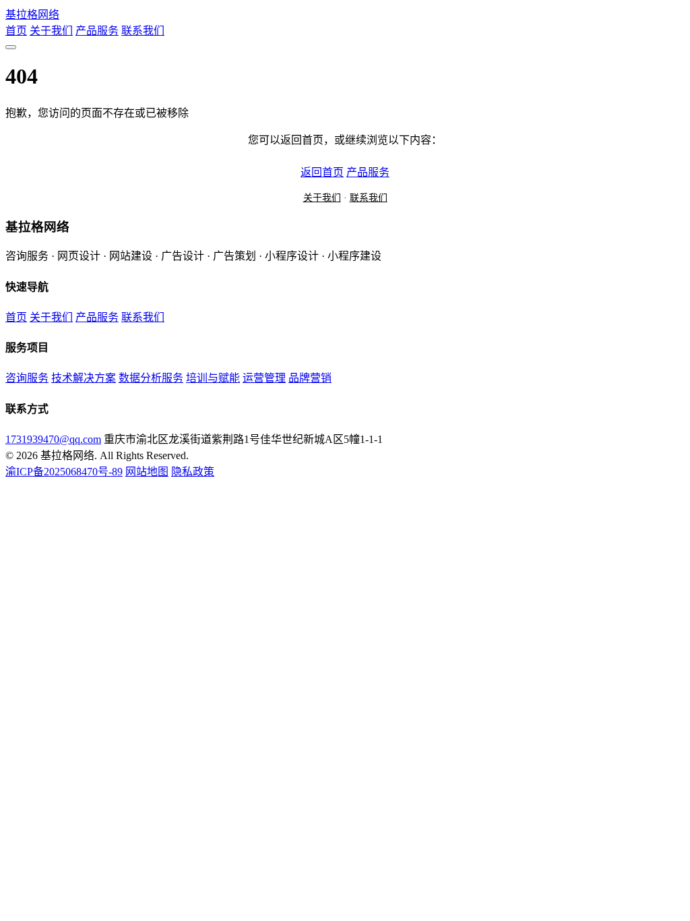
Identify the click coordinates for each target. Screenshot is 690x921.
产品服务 (97, 30)
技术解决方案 (83, 378)
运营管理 (264, 378)
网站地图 (146, 471)
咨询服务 (27, 378)
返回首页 (322, 172)
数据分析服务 (151, 378)
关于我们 (51, 30)
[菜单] (10, 47)
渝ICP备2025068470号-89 (64, 471)
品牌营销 (310, 378)
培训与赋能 (213, 378)
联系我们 (142, 30)
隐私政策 (192, 471)
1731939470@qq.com (53, 439)
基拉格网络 (32, 14)
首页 (16, 30)
